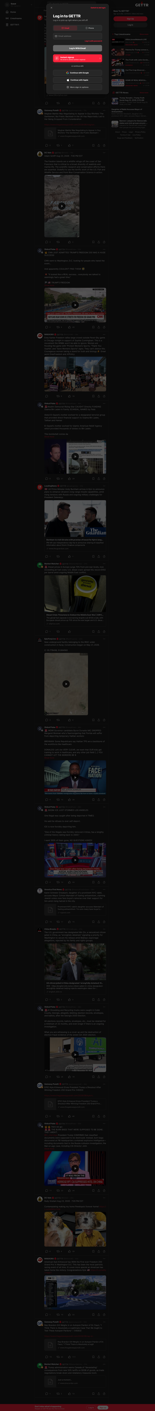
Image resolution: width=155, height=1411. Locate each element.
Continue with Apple (79, 80)
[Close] (51, 8)
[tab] (65, 28)
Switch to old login (98, 8)
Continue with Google (79, 73)
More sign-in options (79, 87)
